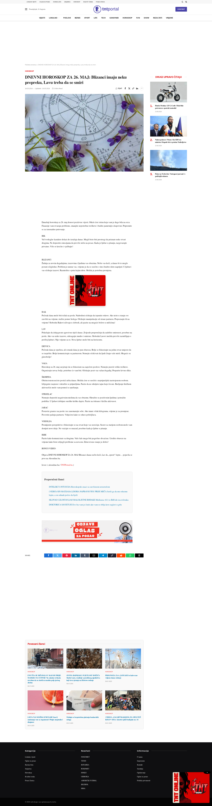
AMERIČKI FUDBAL (89, 780)
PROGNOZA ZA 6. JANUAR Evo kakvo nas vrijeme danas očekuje (121, 676)
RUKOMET (85, 769)
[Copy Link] (133, 88)
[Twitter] (27, 189)
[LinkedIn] (27, 212)
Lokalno (53, 18)
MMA (83, 788)
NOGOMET (85, 757)
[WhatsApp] (27, 229)
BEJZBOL (84, 784)
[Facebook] (27, 183)
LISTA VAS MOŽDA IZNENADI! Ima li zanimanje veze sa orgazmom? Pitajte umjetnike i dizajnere (45, 719)
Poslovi (67, 18)
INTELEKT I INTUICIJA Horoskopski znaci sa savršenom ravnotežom (79, 486)
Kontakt (181, 9)
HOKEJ (83, 772)
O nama (139, 757)
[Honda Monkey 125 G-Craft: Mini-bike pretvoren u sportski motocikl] (168, 92)
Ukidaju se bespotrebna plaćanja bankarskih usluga (82, 718)
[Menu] (26, 9)
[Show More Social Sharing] (142, 88)
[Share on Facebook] (125, 88)
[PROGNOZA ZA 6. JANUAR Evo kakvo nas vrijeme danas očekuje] (123, 659)
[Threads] (27, 234)
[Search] (186, 2)
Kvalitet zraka (88, 2)
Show (146, 18)
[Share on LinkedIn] (137, 88)
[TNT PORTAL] (106, 9)
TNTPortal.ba (67, 464)
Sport (87, 18)
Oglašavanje (141, 772)
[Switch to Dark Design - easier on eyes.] (182, 2)
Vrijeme (169, 18)
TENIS (83, 761)
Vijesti (42, 18)
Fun (138, 18)
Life (95, 18)
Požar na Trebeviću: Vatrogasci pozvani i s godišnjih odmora (170, 175)
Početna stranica (30, 65)
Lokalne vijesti (31, 2)
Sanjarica (67, 2)
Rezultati (157, 18)
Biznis (77, 18)
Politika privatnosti (143, 780)
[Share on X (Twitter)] (129, 88)
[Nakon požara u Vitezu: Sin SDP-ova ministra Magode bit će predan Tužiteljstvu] (168, 126)
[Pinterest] (27, 195)
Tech (103, 18)
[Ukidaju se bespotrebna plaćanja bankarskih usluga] (84, 700)
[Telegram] (27, 223)
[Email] (27, 200)
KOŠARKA (85, 765)
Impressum (141, 761)
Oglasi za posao (45, 2)
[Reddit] (27, 217)
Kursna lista (57, 2)
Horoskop (76, 2)
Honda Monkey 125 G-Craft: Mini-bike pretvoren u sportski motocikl (169, 106)
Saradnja (140, 769)
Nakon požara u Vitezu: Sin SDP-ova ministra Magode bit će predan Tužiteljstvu (170, 140)
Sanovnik (114, 18)
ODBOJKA (85, 776)
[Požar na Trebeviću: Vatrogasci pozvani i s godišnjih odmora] (168, 160)
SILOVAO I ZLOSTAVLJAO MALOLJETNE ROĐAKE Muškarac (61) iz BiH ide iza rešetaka (88, 499)
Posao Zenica (100, 2)
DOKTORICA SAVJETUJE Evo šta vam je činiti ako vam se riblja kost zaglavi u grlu (85, 504)
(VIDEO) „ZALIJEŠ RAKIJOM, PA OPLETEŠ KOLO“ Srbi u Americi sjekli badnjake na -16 (123, 718)
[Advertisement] (106, 42)
